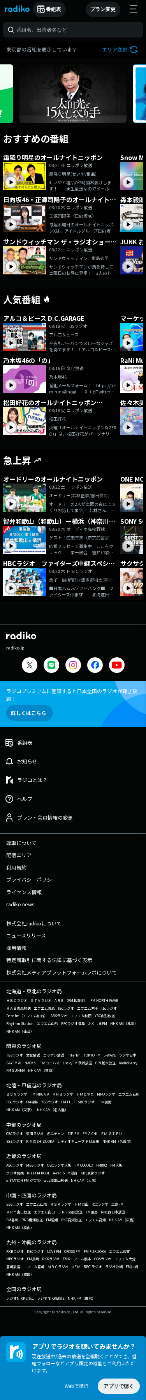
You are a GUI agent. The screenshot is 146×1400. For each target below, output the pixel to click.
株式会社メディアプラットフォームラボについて (61, 972)
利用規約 (16, 867)
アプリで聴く (119, 1386)
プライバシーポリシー (31, 879)
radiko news (20, 904)
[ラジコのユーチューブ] (117, 666)
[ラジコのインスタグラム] (73, 665)
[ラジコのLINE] (51, 666)
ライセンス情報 (24, 892)
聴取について (21, 843)
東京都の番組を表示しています (41, 49)
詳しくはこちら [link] (28, 713)
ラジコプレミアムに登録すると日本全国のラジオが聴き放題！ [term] (71, 694)
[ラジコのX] (29, 666)
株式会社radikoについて (34, 923)
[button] (121, 49)
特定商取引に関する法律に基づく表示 (49, 960)
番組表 (53, 9)
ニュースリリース (26, 935)
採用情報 (16, 948)
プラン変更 (103, 9)
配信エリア (19, 855)
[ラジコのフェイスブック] (95, 666)
